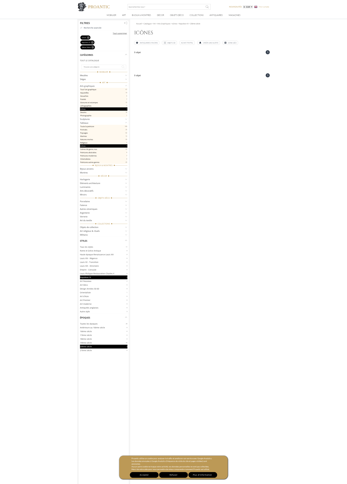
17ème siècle (103, 335)
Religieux (103, 142)
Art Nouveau (103, 281)
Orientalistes (103, 159)
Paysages (103, 133)
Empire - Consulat (103, 269)
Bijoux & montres (141, 15)
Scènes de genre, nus (103, 149)
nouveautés (235, 7)
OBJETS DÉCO (104, 198)
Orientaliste (103, 292)
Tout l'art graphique (103, 89)
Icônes (103, 109)
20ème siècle (103, 346)
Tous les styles (103, 247)
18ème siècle (103, 339)
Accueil (139, 23)
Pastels (103, 99)
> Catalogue (147, 23)
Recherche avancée (92, 27)
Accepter (144, 475)
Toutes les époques (103, 323)
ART (103, 82)
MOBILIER (103, 72)
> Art (154, 23)
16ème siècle (103, 331)
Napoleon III (103, 277)
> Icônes (173, 23)
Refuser (174, 475)
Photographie (103, 115)
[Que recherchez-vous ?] (207, 6)
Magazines (234, 15)
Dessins (103, 112)
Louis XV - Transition (103, 262)
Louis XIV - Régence (103, 258)
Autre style (103, 311)
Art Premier (103, 300)
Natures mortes (103, 139)
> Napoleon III (182, 23)
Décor (160, 15)
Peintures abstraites (103, 152)
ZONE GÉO (232, 43)
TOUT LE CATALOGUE (89, 60)
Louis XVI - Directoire (103, 266)
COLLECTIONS (103, 223)
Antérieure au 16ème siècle (103, 327)
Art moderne (103, 304)
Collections (197, 15)
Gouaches (103, 96)
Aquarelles (103, 93)
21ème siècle (103, 350)
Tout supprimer (120, 33)
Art (124, 15)
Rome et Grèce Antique (103, 250)
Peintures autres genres (103, 162)
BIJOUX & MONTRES (104, 165)
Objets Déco (177, 15)
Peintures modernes (103, 155)
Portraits (103, 129)
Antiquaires (216, 15)
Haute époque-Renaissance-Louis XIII (103, 254)
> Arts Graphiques (163, 23)
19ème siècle (103, 342)
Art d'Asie (103, 296)
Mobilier (111, 15)
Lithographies (103, 106)
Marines (103, 136)
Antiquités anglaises (103, 307)
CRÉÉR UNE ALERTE (210, 43)
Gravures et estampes (103, 102)
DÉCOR (104, 176)
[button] (169, 43)
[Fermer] (88, 37)
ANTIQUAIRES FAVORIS (149, 43)
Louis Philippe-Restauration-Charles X (103, 273)
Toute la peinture (103, 126)
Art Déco (103, 285)
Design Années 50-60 (103, 288)
